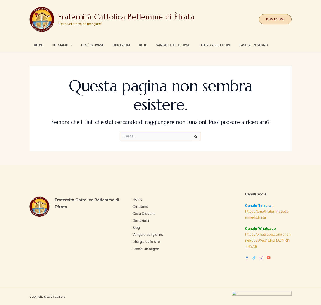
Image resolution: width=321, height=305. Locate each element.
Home (38, 45)
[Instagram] (261, 258)
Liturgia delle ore (215, 45)
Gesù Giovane (92, 45)
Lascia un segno (253, 45)
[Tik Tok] (254, 258)
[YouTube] (269, 258)
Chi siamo (60, 45)
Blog (143, 45)
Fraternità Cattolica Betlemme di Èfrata (126, 17)
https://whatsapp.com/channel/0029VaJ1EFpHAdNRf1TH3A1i (268, 240)
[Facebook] (247, 258)
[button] (275, 19)
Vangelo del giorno (173, 45)
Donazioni (121, 45)
